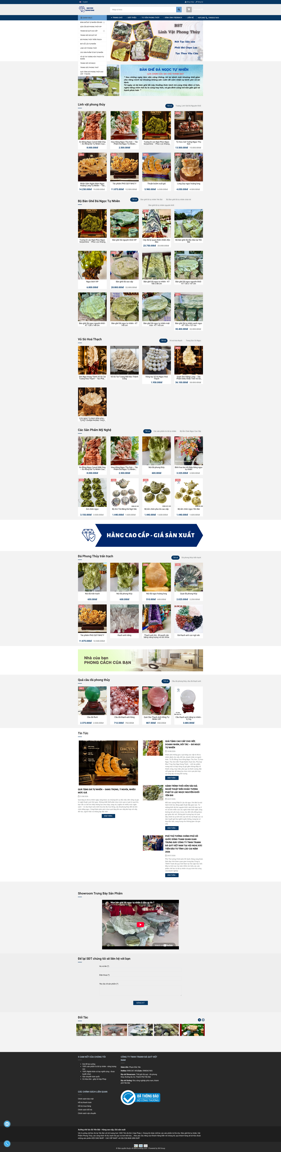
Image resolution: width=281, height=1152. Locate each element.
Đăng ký (200, 2)
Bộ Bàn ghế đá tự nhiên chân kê (178, 199)
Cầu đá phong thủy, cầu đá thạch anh (186, 681)
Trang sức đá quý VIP (88, 35)
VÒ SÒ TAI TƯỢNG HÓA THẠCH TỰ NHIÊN (92, 58)
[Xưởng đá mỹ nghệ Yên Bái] (86, 9)
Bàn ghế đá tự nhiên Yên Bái (91, 22)
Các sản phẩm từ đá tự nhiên (91, 52)
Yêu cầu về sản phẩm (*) (108, 984)
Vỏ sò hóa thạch (176, 341)
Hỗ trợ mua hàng (84, 1106)
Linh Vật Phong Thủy (88, 48)
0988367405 (214, 18)
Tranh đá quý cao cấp (89, 31)
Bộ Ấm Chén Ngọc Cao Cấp (190, 431)
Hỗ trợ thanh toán (85, 1102)
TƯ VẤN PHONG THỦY (150, 18)
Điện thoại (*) (104, 975)
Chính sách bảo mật (86, 1099)
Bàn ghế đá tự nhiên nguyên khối (161, 205)
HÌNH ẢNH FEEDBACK (173, 18)
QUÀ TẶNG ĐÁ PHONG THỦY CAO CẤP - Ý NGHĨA (91, 73)
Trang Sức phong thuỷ (89, 67)
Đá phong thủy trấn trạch (91, 39)
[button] (83, 2)
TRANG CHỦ (117, 18)
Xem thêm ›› (108, 816)
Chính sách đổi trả (85, 1110)
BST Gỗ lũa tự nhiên (88, 44)
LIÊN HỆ (190, 18)
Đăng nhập (190, 2)
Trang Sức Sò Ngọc (87, 63)
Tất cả (169, 106)
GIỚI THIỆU (132, 18)
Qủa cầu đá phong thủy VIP (91, 27)
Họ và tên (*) (104, 966)
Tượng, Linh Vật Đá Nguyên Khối (188, 106)
